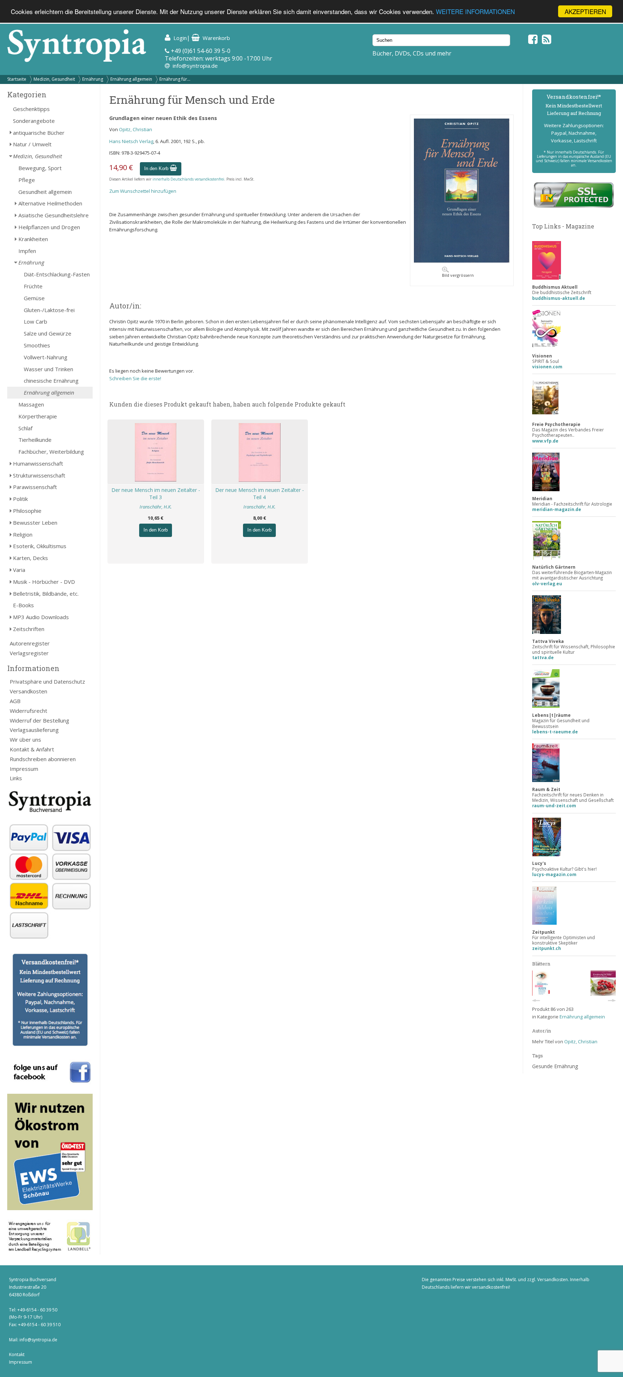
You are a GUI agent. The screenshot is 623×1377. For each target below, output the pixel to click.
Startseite (16, 79)
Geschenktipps (31, 108)
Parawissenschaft (35, 486)
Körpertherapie (37, 416)
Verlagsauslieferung (34, 729)
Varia (19, 569)
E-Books (23, 605)
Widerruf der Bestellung (39, 720)
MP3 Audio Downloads (41, 617)
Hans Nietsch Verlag (131, 141)
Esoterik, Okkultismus (39, 546)
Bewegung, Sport (40, 168)
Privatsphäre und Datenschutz (47, 681)
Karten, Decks (30, 557)
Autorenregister (30, 643)
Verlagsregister (29, 653)
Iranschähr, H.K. (156, 506)
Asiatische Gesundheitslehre (53, 215)
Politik (20, 498)
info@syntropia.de (195, 65)
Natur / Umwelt (32, 144)
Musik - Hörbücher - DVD (44, 581)
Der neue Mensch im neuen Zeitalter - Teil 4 (259, 494)
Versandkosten (28, 691)
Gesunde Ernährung (555, 1066)
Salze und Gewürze (47, 333)
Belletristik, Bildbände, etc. (46, 593)
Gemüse (34, 298)
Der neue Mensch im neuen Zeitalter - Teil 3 (155, 494)
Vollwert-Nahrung (45, 357)
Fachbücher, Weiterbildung (51, 451)
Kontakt (17, 1354)
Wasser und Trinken (48, 369)
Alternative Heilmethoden (50, 203)
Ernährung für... (174, 79)
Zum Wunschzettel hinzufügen (142, 191)
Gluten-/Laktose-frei (49, 310)
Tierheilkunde (35, 439)
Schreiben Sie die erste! (135, 378)
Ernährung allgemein (131, 79)
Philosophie (27, 510)
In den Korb (157, 168)
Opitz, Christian (135, 129)
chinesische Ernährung (51, 380)
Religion (22, 534)
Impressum (24, 768)
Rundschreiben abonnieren (43, 759)
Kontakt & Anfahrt (32, 749)
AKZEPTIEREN (585, 11)
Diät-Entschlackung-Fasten (57, 274)
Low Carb (35, 321)
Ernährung (92, 79)
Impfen (27, 250)
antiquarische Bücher (39, 132)
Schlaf (25, 428)
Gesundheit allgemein (45, 191)
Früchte (33, 286)
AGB (15, 701)
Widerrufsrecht (28, 710)
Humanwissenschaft (38, 463)
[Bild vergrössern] (462, 261)
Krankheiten (33, 239)
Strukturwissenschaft (39, 475)
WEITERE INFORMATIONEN (475, 11)
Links (16, 778)
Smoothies (37, 345)
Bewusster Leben (35, 522)
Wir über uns (25, 739)
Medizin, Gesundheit (54, 79)
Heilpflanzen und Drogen (49, 227)
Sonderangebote (34, 120)
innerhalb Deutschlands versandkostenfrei (188, 179)
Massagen (31, 404)
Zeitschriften (28, 628)
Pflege (26, 179)
